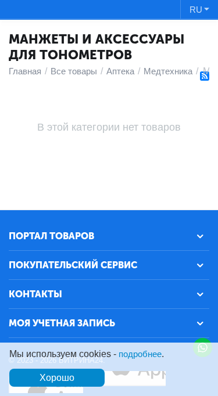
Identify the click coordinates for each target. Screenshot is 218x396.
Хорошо (57, 378)
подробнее (140, 354)
